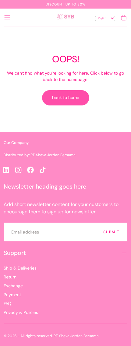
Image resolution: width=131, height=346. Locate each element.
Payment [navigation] (12, 294)
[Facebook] (30, 169)
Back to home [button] (65, 97)
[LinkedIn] (6, 169)
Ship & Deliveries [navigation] (20, 268)
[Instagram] (18, 169)
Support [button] (15, 253)
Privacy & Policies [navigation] (21, 312)
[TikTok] (42, 169)
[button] (7, 17)
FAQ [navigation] (7, 303)
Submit (111, 232)
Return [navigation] (10, 277)
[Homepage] (65, 17)
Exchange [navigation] (13, 286)
